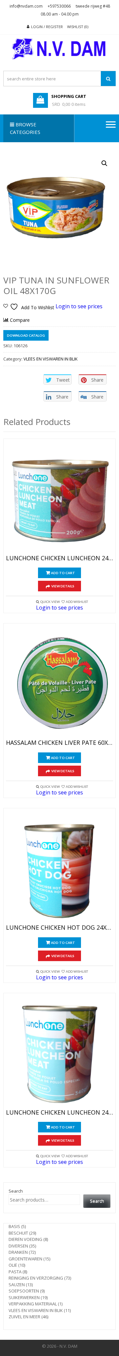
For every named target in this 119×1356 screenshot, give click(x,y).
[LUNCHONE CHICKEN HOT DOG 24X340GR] (59, 867)
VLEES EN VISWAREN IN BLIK (50, 359)
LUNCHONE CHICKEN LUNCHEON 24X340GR (59, 1112)
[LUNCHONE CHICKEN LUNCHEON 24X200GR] (59, 498)
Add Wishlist (77, 602)
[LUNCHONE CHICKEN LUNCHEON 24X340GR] (59, 1052)
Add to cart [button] (63, 573)
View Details (62, 586)
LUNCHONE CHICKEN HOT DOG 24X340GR (59, 927)
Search (16, 1191)
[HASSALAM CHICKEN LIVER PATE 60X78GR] (59, 683)
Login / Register (47, 26)
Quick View (50, 602)
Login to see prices (79, 306)
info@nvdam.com (26, 6)
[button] (104, 163)
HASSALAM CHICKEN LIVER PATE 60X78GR (59, 742)
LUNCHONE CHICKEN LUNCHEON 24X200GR (59, 558)
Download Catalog (26, 335)
